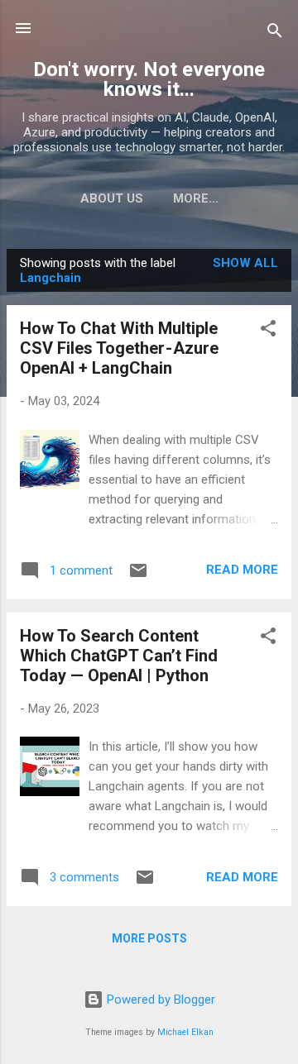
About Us (111, 198)
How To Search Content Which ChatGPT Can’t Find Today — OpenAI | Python (119, 655)
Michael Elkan (185, 1032)
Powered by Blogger (159, 999)
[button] (268, 331)
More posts (149, 938)
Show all (245, 262)
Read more (242, 569)
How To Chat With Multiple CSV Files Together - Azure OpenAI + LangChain (119, 348)
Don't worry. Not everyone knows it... (149, 79)
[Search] (275, 33)
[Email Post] (138, 576)
